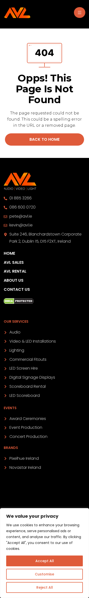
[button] (44, 139)
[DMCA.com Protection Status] (44, 301)
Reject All (44, 587)
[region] (44, 553)
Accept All (44, 560)
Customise (44, 574)
